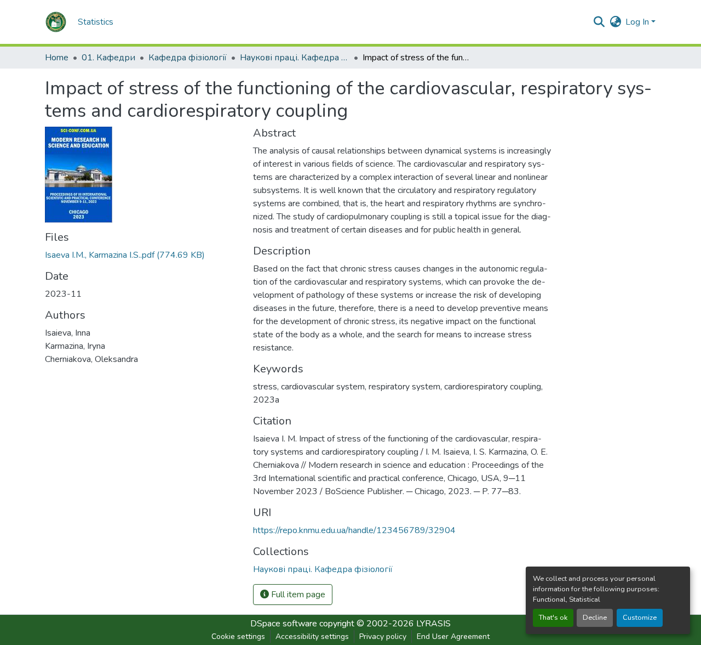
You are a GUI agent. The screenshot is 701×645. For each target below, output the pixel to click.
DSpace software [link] (283, 624)
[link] (142, 255)
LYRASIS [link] (433, 624)
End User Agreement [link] (453, 636)
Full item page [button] (297, 595)
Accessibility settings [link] (312, 636)
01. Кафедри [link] (108, 58)
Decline (595, 618)
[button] (56, 22)
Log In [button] (638, 22)
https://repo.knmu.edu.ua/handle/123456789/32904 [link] (354, 530)
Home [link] (56, 58)
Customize (640, 618)
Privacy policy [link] (382, 636)
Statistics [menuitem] (95, 22)
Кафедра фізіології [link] (187, 58)
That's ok (553, 618)
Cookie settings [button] (238, 636)
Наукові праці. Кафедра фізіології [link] (294, 58)
